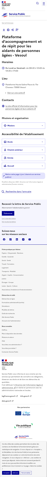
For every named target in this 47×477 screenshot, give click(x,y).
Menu (44, 5)
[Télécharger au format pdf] (4, 30)
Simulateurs (5, 306)
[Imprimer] (8, 30)
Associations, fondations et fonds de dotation (17, 290)
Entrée (10, 157)
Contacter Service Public (10, 352)
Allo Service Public (8, 317)
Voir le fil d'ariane (7, 23)
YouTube (29, 239)
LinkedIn (17, 239)
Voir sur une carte (15, 92)
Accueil (10, 165)
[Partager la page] (12, 30)
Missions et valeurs (8, 337)
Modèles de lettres (8, 310)
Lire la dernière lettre (9, 219)
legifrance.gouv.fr (9, 396)
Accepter (6, 473)
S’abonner (8, 213)
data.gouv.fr (6, 401)
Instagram (23, 239)
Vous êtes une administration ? (12, 345)
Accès (10, 141)
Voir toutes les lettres (9, 222)
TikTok (10, 239)
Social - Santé (6, 260)
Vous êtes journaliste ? (9, 348)
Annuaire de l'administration (11, 321)
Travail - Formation (8, 264)
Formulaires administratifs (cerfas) (13, 303)
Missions (11, 125)
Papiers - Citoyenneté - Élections (12, 253)
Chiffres (4, 330)
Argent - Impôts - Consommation (13, 275)
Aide (3, 341)
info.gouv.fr (24, 396)
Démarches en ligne (8, 299)
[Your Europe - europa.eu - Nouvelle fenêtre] (23, 413)
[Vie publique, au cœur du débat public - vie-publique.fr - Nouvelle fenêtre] (23, 426)
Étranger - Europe (7, 282)
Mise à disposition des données (12, 334)
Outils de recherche (8, 314)
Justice (4, 279)
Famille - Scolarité (7, 257)
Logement (5, 268)
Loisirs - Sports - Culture (9, 286)
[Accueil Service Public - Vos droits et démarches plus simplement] (16, 17)
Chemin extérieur (15, 149)
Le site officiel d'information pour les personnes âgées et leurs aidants (21, 107)
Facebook (4, 239)
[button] (17, 30)
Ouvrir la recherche (37, 3)
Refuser (15, 473)
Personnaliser (25, 473)
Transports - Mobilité (9, 271)
